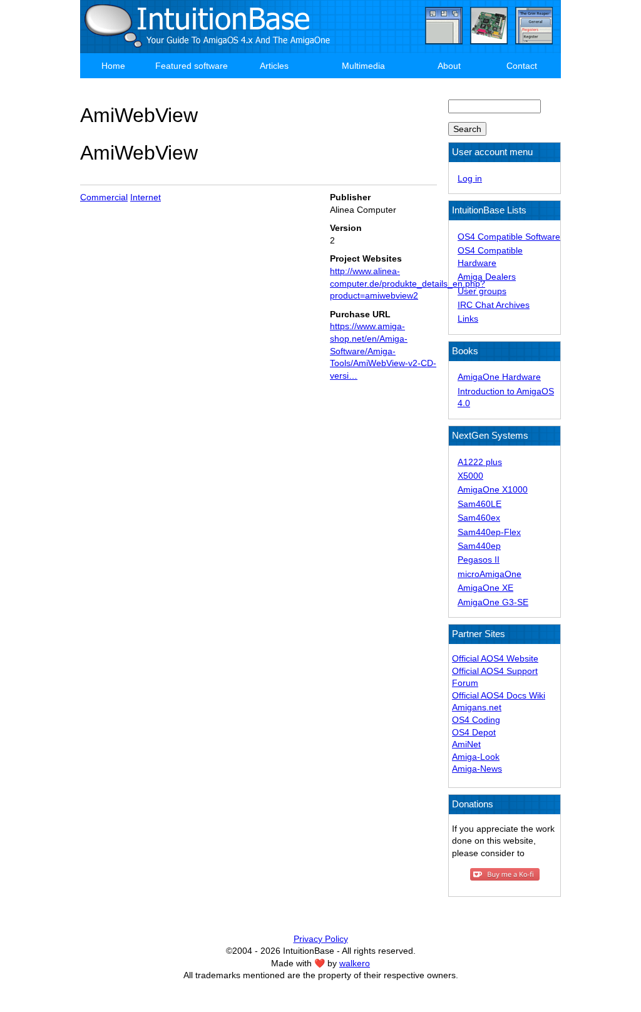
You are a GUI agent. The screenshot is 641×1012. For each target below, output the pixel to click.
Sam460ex (479, 518)
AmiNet (466, 744)
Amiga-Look (476, 757)
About (449, 66)
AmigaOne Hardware (499, 377)
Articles (274, 66)
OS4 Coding (476, 720)
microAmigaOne (489, 574)
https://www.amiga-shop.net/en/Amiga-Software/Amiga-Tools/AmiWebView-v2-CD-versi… (383, 350)
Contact (521, 66)
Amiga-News (477, 769)
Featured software (191, 66)
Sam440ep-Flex (489, 532)
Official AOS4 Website (495, 658)
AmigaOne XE (485, 588)
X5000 (470, 476)
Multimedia (363, 66)
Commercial (104, 197)
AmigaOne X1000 (493, 489)
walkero (354, 963)
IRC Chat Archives (494, 305)
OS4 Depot (474, 732)
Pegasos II (479, 560)
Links (468, 319)
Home (113, 66)
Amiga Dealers (487, 277)
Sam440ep (479, 546)
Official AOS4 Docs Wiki (498, 695)
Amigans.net (476, 707)
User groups (482, 291)
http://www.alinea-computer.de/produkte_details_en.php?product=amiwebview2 (407, 283)
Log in (470, 178)
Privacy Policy (321, 939)
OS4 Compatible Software (509, 237)
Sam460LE (479, 504)
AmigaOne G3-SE (493, 602)
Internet (145, 197)
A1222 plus (480, 462)
